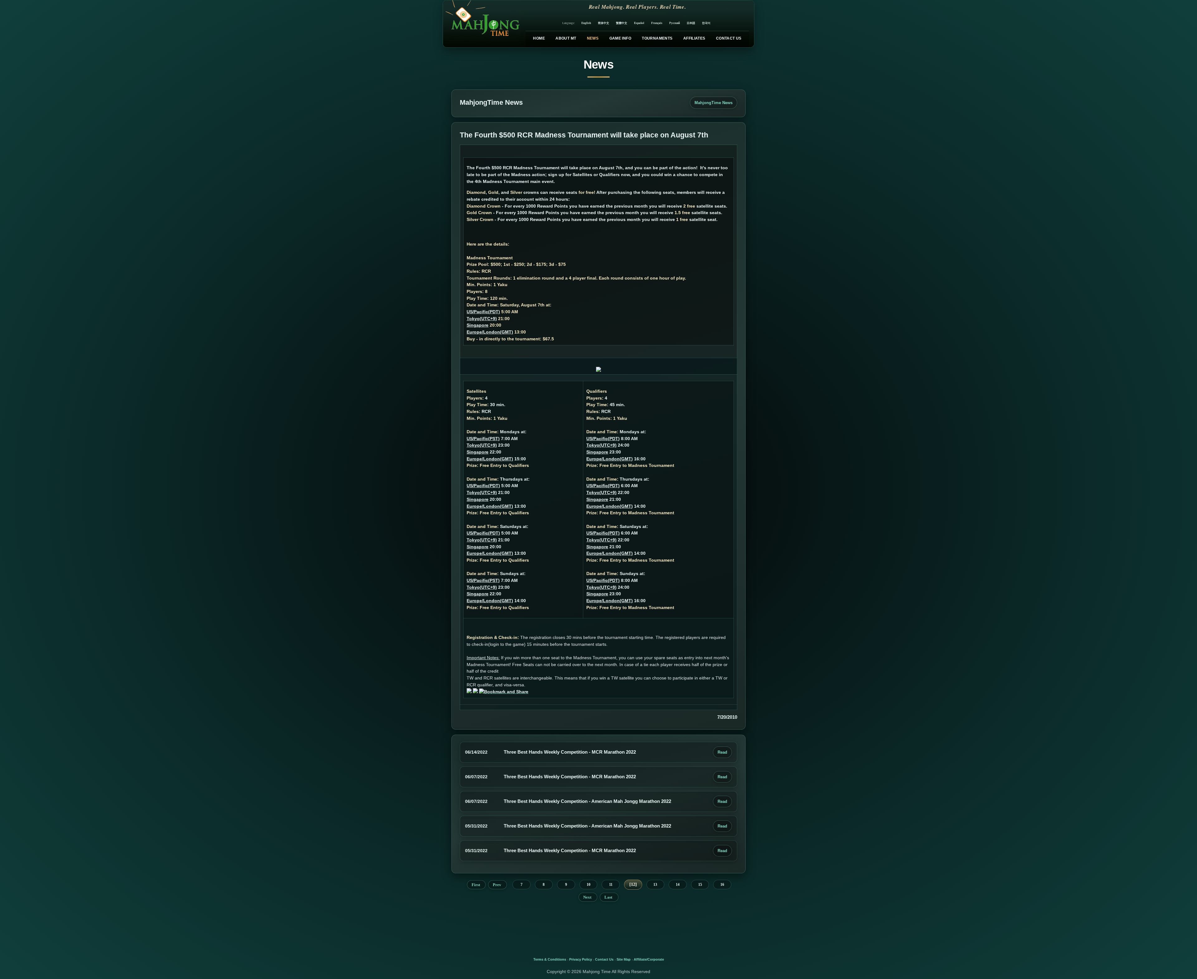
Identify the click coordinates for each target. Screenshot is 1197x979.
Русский (674, 23)
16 (722, 884)
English (586, 23)
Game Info (620, 38)
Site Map (624, 959)
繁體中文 (621, 23)
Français (656, 23)
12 (633, 884)
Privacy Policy (580, 959)
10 (588, 884)
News (592, 38)
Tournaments (657, 38)
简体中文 (603, 23)
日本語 (691, 23)
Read (722, 752)
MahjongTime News (714, 102)
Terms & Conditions (549, 959)
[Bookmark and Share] (503, 691)
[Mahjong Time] (482, 23)
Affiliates (694, 38)
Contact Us (729, 38)
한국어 (706, 23)
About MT (565, 38)
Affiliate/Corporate (649, 959)
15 (700, 884)
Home (539, 38)
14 (678, 884)
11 (611, 884)
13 (655, 884)
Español (639, 23)
